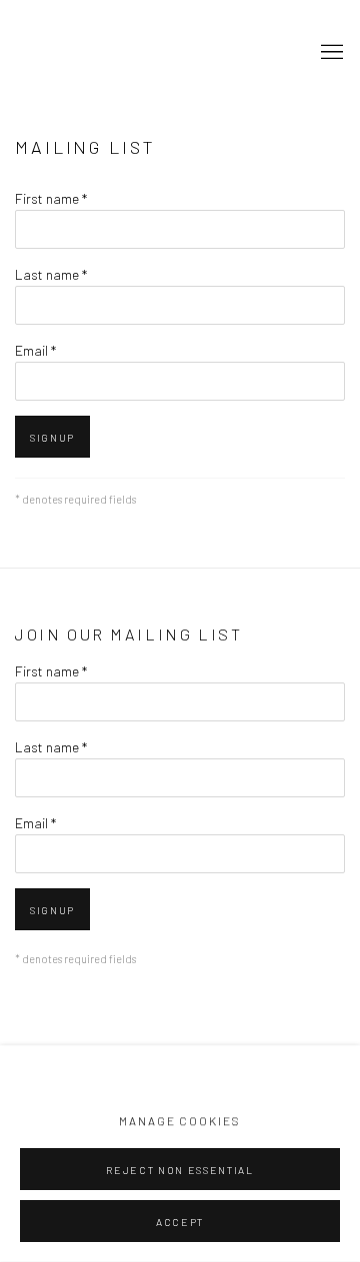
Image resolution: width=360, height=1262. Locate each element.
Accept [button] (180, 1222)
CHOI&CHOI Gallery (115, 53)
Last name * (51, 274)
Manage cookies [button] (180, 1121)
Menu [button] (330, 53)
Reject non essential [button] (179, 1170)
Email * (35, 350)
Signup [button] (52, 438)
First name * (51, 198)
